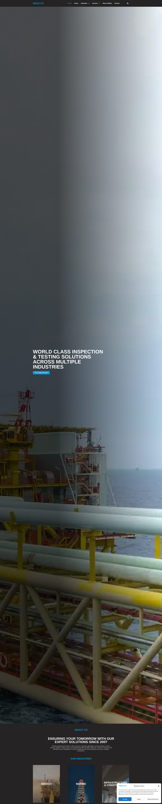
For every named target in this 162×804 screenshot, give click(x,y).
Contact (116, 3)
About (76, 3)
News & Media (107, 3)
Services (95, 3)
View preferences (152, 799)
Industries (84, 3)
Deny (139, 799)
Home (70, 3)
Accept (125, 799)
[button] (158, 786)
